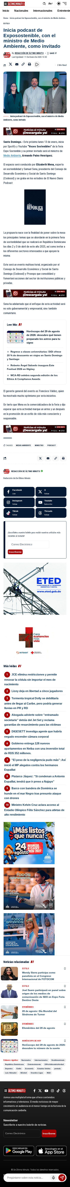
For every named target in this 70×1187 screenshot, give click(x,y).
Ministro (39, 445)
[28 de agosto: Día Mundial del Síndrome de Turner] (9, 1012)
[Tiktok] (19, 513)
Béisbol (24, 1073)
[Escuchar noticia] (37, 64)
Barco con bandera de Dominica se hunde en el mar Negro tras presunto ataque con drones (32, 793)
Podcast (51, 445)
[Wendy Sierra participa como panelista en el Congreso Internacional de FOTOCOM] (9, 973)
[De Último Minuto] (14, 3)
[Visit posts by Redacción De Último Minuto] (7, 55)
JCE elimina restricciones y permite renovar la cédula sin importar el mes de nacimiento (30, 679)
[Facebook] (19, 492)
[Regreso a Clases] (29, 842)
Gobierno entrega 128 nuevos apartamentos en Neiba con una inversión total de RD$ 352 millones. (34, 748)
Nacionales (26, 1060)
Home (5, 18)
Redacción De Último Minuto (29, 53)
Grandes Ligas (37, 1073)
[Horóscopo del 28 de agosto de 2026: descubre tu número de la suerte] (9, 1046)
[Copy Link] (23, 64)
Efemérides (27, 1007)
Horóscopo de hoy (31, 1041)
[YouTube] (46, 1090)
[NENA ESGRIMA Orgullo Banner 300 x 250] (29, 888)
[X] (51, 492)
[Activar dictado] (53, 1177)
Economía (29, 1068)
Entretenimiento (34, 1064)
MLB (48, 1073)
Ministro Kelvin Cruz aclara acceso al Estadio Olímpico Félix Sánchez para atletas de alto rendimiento (34, 809)
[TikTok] (58, 1090)
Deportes (9, 1068)
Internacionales (41, 1060)
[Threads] (51, 513)
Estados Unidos (43, 1068)
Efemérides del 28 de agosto (38, 1028)
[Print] (29, 64)
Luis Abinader (11, 1073)
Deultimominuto (57, 1060)
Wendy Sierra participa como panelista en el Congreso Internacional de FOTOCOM (38, 976)
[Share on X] (10, 64)
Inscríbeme (15, 552)
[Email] (17, 64)
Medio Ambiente (12, 155)
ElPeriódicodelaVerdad (54, 1064)
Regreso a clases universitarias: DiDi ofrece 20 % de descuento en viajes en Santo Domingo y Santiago (34, 355)
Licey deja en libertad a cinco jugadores (37, 691)
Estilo (6, 23)
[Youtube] (51, 502)
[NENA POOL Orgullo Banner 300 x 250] (29, 934)
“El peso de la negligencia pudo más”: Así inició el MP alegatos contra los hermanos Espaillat (35, 765)
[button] (44, 3)
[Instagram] (19, 502)
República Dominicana (14, 1064)
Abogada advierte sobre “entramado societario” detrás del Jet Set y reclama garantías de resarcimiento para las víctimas (32, 719)
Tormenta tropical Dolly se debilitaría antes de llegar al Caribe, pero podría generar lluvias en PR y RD (33, 703)
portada (57, 1068)
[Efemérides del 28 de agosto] (9, 1029)
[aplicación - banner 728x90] (35, 131)
